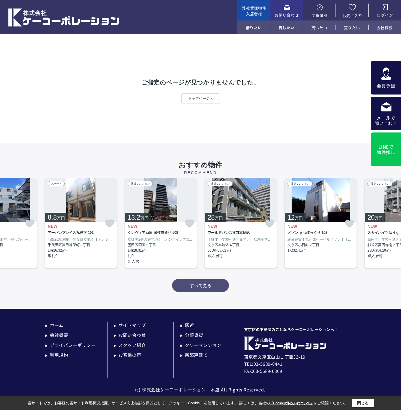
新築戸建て (194, 355)
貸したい (287, 27)
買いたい (319, 27)
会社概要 (385, 27)
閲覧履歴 (320, 15)
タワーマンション (201, 345)
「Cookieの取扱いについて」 (291, 403)
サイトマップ (130, 325)
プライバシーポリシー (70, 345)
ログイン (385, 15)
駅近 (187, 325)
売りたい (352, 27)
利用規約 (56, 355)
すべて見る (200, 285)
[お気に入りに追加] (29, 223)
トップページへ (200, 98)
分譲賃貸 (191, 335)
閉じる (363, 403)
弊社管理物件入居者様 (254, 10)
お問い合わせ (287, 15)
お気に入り (352, 15)
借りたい (254, 27)
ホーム (54, 325)
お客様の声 (127, 355)
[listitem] (81, 223)
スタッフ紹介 (130, 345)
